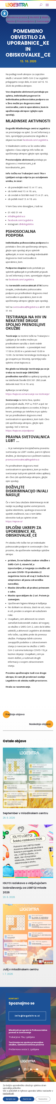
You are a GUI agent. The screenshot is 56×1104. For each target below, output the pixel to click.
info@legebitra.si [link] (16, 216)
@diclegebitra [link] (26, 224)
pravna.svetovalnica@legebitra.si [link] (22, 459)
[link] (17, 5)
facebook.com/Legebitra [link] (35, 139)
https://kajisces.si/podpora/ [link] (20, 430)
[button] (47, 4)
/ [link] (22, 521)
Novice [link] (11, 21)
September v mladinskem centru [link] (25, 813)
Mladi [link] (45, 17)
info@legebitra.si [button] (27, 1015)
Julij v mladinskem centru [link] (21, 969)
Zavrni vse (27, 1099)
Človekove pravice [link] (16, 17)
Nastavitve (43, 1099)
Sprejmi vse (11, 1099)
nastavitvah (8, 1093)
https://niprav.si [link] (14, 521)
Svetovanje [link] (42, 21)
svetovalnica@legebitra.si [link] (26, 306)
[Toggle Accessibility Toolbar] (4, 13)
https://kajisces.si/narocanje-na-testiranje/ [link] (28, 393)
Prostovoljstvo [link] (25, 21)
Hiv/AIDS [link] (34, 17)
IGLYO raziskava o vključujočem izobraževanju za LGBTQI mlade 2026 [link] (25, 887)
